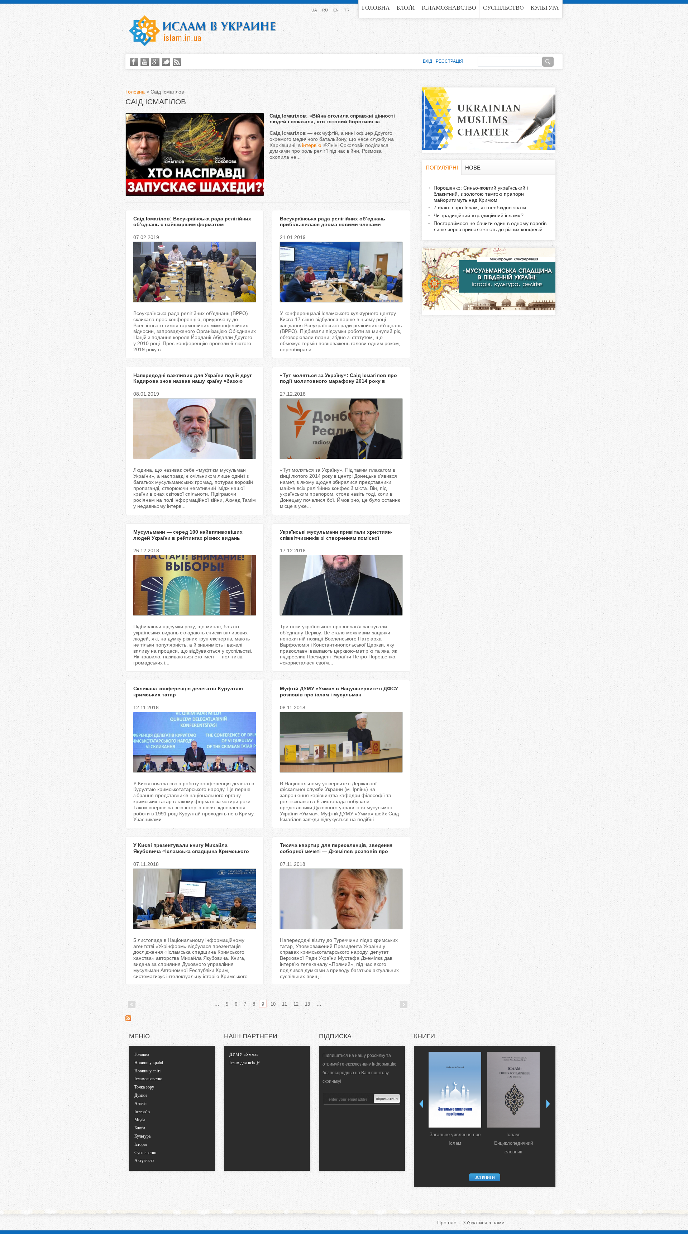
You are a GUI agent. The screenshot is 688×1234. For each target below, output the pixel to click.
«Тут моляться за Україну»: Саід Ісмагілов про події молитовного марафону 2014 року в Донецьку (338, 381)
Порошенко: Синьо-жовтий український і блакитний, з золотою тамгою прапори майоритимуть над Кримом (481, 194)
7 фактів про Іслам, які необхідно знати (480, 207)
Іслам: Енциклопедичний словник (513, 1143)
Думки (140, 1095)
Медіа (139, 1119)
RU (325, 10)
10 (273, 1004)
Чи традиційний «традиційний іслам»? (479, 215)
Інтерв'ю (142, 1111)
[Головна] (202, 30)
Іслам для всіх (242, 1062)
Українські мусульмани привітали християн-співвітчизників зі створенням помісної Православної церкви (336, 538)
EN (336, 10)
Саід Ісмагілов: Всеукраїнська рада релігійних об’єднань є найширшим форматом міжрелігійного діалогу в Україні (192, 225)
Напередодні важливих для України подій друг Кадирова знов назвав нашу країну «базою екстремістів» (192, 381)
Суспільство (503, 8)
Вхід (427, 61)
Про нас (446, 1222)
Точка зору (144, 1087)
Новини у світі (147, 1070)
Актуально (144, 1160)
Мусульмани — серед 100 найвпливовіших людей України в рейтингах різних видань (188, 535)
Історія (140, 1144)
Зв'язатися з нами (484, 1222)
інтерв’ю (312, 145)
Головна (376, 8)
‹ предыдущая (131, 1004)
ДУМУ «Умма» (243, 1054)
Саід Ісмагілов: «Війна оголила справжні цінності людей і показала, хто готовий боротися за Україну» (332, 122)
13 (307, 1004)
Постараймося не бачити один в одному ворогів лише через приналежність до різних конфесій (490, 226)
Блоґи (406, 8)
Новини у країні (148, 1062)
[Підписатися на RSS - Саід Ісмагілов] (128, 1019)
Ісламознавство (449, 8)
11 (284, 1004)
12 (295, 1004)
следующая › (403, 1004)
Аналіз (140, 1103)
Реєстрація (449, 61)
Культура (545, 8)
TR (346, 10)
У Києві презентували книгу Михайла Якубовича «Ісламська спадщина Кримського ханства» (191, 851)
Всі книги (484, 1177)
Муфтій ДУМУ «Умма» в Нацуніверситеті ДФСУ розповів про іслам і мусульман (339, 691)
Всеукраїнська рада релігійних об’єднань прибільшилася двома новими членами (332, 222)
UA (314, 10)
